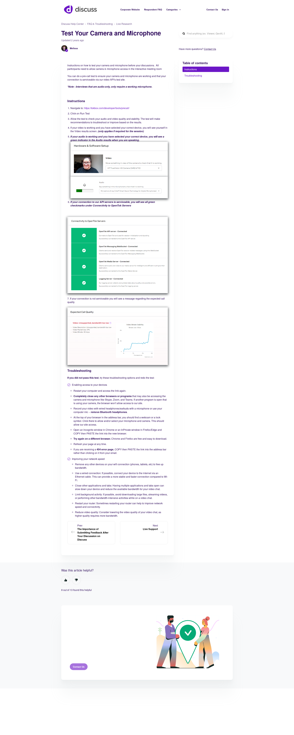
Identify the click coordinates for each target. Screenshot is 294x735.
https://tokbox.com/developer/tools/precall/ (106, 108)
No (76, 580)
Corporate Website (130, 9)
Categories (172, 9)
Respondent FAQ (153, 9)
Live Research (124, 24)
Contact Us (212, 9)
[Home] (80, 9)
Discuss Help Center (72, 24)
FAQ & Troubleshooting (100, 24)
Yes (65, 580)
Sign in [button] (225, 9)
